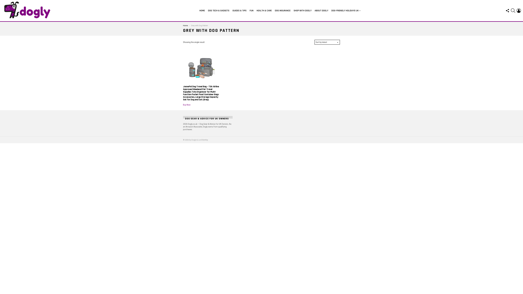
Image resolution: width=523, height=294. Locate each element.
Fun (251, 10)
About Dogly (321, 10)
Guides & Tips (239, 10)
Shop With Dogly (302, 10)
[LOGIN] (519, 10)
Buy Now (187, 105)
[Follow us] (507, 10)
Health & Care (264, 10)
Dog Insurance (283, 10)
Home (202, 10)
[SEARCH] (513, 10)
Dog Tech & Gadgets (218, 10)
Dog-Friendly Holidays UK (345, 10)
